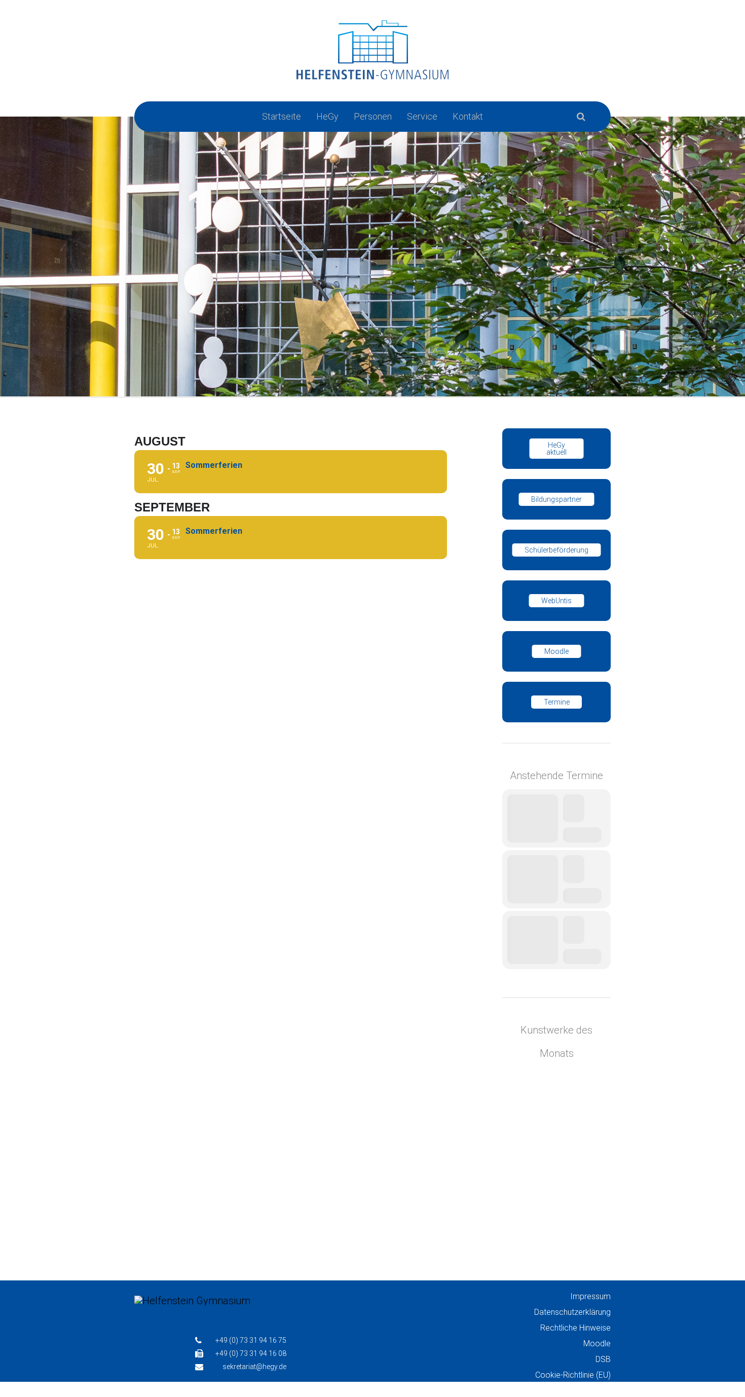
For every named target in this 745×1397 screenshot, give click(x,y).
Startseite (281, 116)
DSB (603, 1359)
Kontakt (468, 116)
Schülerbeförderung (556, 550)
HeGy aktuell (556, 448)
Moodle (556, 651)
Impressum (590, 1296)
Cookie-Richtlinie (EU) (573, 1375)
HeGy (327, 116)
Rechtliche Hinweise (575, 1328)
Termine (557, 702)
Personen (373, 116)
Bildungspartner (556, 499)
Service (422, 116)
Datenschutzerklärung (572, 1312)
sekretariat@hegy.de (254, 1367)
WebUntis (556, 601)
